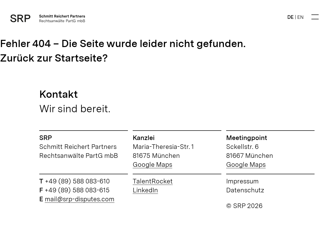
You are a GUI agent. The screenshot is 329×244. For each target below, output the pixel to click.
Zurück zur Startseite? (54, 58)
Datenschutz (245, 190)
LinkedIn (145, 190)
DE (290, 17)
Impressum (242, 181)
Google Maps (152, 164)
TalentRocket (153, 181)
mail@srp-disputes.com (79, 199)
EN (300, 17)
